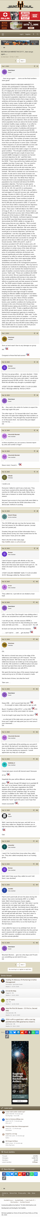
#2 (37, 333)
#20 (37, 942)
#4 (37, 395)
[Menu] (2, 34)
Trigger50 (8, 993)
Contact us (5, 1193)
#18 (37, 864)
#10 (37, 581)
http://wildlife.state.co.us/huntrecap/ (14, 542)
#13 (37, 689)
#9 (37, 548)
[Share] (34, 66)
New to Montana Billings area (14, 1119)
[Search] (38, 34)
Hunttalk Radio (19, 1200)
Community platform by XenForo (18, 1205)
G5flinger (35, 1162)
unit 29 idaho (10, 1000)
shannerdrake (10, 1013)
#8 (37, 511)
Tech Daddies (22, 1208)
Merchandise (14, 1202)
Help (29, 1193)
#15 (37, 759)
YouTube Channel (25, 1202)
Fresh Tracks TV (30, 1200)
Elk (13, 993)
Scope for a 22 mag (11, 1134)
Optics (7, 1138)
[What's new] (34, 34)
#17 (37, 841)
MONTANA (9, 1130)
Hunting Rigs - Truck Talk (12, 1115)
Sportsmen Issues (18, 984)
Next (22, 60)
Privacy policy (22, 1193)
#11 (37, 602)
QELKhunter (9, 1024)
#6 (37, 451)
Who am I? (9, 1123)
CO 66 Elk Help (11, 991)
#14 (37, 732)
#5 (37, 430)
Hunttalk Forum (8, 1200)
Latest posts (8, 1108)
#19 (37, 884)
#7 (37, 472)
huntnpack (9, 984)
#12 (37, 639)
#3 (37, 362)
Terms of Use (13, 1193)
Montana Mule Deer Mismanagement (17, 1126)
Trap (7, 1002)
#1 (37, 66)
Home (33, 1193)
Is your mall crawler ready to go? (15, 1112)
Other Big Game (10, 1145)
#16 (37, 810)
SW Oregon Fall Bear (12, 1141)
